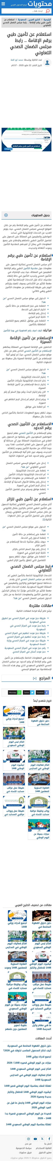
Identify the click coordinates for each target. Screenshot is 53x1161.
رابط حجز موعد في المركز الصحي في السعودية (28, 628)
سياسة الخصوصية (24, 1148)
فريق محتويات (25, 1152)
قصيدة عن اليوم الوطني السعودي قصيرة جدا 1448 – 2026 (28, 1116)
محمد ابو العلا (17, 60)
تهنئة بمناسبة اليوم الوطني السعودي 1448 (28, 1124)
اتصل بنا (48, 1144)
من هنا (25, 467)
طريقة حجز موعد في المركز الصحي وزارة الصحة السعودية (26, 642)
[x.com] (42, 1139)
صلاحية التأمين (30, 268)
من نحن (28, 1144)
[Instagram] (28, 1139)
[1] (44, 519)
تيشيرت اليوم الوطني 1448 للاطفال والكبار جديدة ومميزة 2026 (29, 1094)
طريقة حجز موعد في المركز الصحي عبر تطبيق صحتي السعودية (24, 620)
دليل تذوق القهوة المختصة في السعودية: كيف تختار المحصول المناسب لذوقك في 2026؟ (27, 1048)
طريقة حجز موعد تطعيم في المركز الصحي (25, 633)
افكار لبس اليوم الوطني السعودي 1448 (30, 1069)
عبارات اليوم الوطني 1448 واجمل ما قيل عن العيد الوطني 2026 (29, 1105)
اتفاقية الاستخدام (44, 1148)
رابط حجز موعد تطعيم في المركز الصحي (26, 637)
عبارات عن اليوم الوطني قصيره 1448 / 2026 (29, 1063)
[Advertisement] (26, 98)
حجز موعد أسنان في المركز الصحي (29, 652)
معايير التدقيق (45, 1152)
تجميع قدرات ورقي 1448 (38, 1056)
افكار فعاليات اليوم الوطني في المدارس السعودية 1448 (30, 1077)
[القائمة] (3, 3)
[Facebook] (49, 1139)
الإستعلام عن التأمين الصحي (38, 351)
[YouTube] (35, 1139)
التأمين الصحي (26, 433)
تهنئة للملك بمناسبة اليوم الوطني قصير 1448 (27, 1086)
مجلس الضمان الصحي (31, 579)
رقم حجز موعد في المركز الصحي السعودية (25, 648)
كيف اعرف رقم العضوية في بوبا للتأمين (22, 330)
